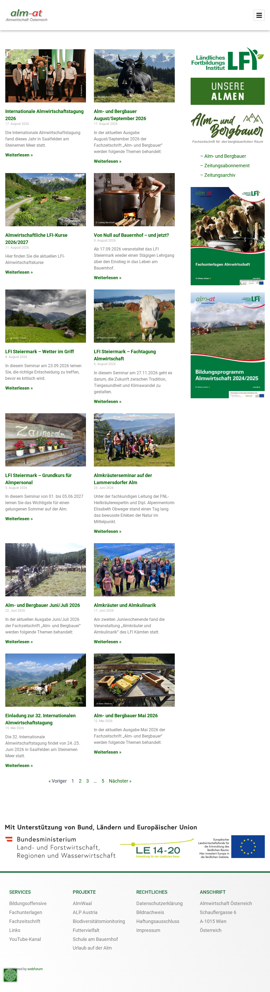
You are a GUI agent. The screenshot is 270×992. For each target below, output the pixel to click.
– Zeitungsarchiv (217, 175)
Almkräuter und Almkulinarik (125, 605)
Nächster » (120, 781)
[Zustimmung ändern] (10, 975)
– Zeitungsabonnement (225, 165)
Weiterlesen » (19, 155)
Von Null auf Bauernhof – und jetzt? (131, 235)
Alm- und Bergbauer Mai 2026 (126, 715)
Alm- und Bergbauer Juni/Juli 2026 (42, 605)
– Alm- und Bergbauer (223, 156)
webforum (35, 969)
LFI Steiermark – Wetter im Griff (39, 351)
